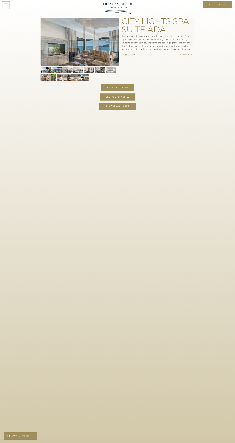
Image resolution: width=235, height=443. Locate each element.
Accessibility (186, 55)
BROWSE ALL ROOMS (118, 106)
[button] (128, 55)
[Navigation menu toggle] (6, 5)
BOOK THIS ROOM (117, 88)
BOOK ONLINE (217, 5)
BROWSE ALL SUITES (117, 97)
